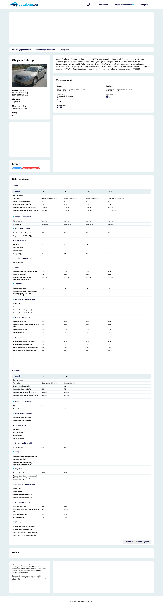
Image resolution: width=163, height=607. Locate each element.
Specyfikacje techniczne (45, 50)
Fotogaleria (64, 50)
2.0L (58, 98)
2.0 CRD (59, 107)
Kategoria (144, 5)
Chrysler (17, 60)
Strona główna (102, 5)
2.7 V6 (59, 101)
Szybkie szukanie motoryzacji (137, 542)
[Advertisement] (81, 28)
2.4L (58, 99)
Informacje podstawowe (21, 50)
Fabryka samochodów (123, 5)
